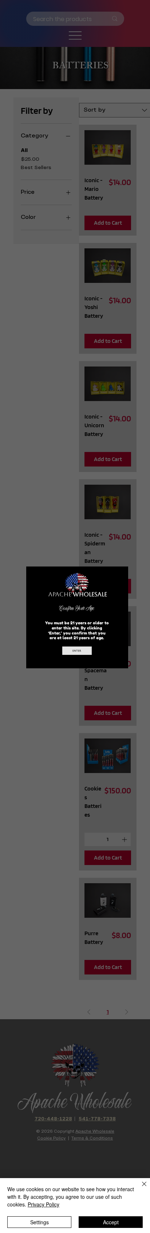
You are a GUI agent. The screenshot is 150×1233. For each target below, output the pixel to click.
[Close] (140, 1188)
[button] (118, 576)
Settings (39, 1222)
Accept (111, 1222)
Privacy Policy (43, 1204)
